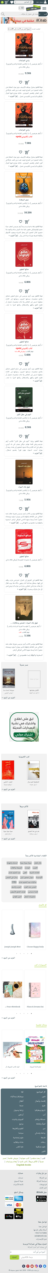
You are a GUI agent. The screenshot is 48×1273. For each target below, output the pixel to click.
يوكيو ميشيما (7, 784)
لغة (22, 1092)
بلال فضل (7, 834)
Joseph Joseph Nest (12, 947)
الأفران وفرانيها (34, 690)
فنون (43, 1096)
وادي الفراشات (24, 60)
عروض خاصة (13, 1158)
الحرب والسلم (16, 887)
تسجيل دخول (39, 2)
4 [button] (20, 953)
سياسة (20, 1133)
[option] (35, 930)
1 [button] (31, 953)
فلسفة (43, 1137)
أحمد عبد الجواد (33, 693)
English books (23, 1165)
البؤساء (27, 868)
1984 (14, 882)
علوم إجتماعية (18, 1137)
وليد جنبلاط (33, 834)
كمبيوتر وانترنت (17, 1119)
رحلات (43, 1142)
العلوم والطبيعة (17, 1128)
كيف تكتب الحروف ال (12, 1066)
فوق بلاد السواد (24, 487)
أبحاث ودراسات (11, 1161)
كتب (43, 1158)
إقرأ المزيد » (13, 96)
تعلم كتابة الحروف (35, 1066)
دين (44, 1128)
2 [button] (27, 953)
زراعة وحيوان (18, 1110)
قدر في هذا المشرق (33, 831)
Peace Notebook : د (12, 1006)
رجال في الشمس (12, 877)
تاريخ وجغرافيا (40, 1110)
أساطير (20, 1115)
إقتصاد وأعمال (40, 1101)
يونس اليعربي (8, 693)
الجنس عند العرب (30, 887)
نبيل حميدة (33, 784)
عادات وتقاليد (18, 1142)
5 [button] (16, 953)
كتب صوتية (24, 1158)
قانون (43, 1151)
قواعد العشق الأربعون (17, 892)
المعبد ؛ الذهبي (8, 782)
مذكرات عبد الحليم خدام (27, 882)
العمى (25, 872)
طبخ (43, 1105)
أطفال (21, 1101)
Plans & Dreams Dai (35, 1006)
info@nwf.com (41, 1236)
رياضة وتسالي (40, 1133)
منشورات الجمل (29, 896)
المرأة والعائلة (40, 1124)
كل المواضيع (41, 1092)
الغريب (35, 868)
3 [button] (24, 953)
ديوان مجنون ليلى (26, 877)
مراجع (21, 1124)
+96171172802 (41, 1233)
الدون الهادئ (17, 896)
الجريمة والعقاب (16, 868)
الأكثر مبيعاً (33, 1161)
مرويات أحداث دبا (8, 690)
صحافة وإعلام (40, 1119)
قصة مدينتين (33, 892)
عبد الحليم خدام (14, 872)
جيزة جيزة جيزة (8, 831)
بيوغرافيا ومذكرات (16, 1096)
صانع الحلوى (24, 269)
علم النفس (19, 1147)
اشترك (14, 1257)
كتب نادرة (23, 1161)
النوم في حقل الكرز (24, 414)
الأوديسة (39, 877)
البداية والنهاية (12, 863)
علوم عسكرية (40, 1147)
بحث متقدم (35, 1158)
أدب (44, 1115)
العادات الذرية (34, 872)
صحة (21, 1105)
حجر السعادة (24, 200)
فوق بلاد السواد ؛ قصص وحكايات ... (24, 623)
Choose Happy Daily (35, 947)
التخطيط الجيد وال (33, 782)
